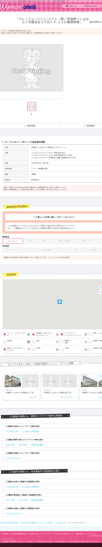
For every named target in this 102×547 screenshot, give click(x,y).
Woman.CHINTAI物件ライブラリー (32, 522)
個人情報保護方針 (20, 534)
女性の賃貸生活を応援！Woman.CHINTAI (83, 541)
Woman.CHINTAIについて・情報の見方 (70, 534)
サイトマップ (47, 534)
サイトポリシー (93, 534)
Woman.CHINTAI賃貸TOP (9, 522)
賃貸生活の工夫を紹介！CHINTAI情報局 (51, 541)
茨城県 (49, 522)
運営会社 (6, 534)
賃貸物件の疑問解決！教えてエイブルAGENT (18, 541)
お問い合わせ (34, 534)
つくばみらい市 (60, 522)
